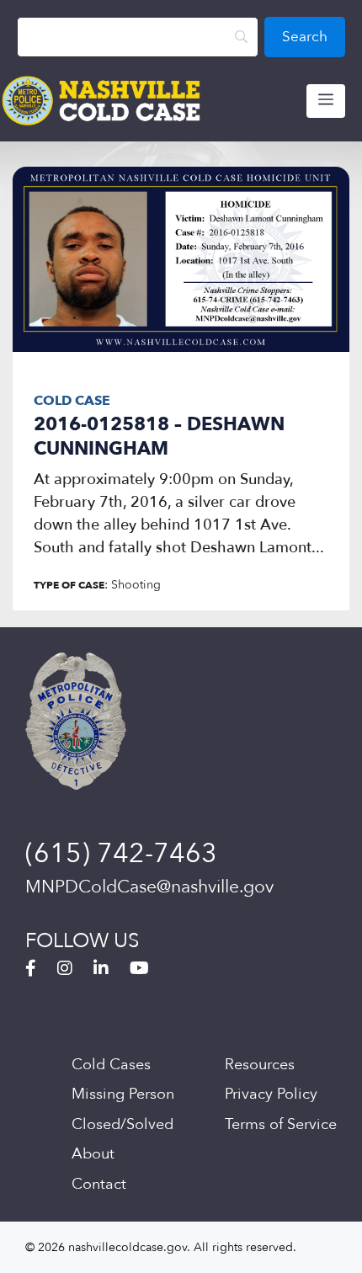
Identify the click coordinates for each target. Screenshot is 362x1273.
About (93, 1153)
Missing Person (123, 1094)
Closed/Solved (122, 1124)
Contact (99, 1184)
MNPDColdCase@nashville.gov (149, 887)
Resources (260, 1064)
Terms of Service (281, 1124)
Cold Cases (111, 1064)
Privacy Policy (271, 1094)
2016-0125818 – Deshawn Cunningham (159, 436)
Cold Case (72, 400)
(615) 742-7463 (121, 853)
